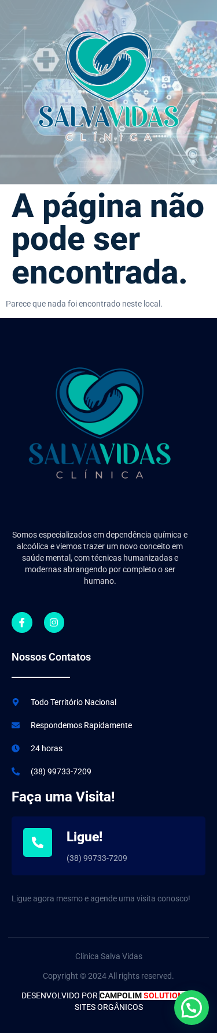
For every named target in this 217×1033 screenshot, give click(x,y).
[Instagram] (54, 622)
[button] (191, 1007)
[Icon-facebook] (22, 622)
